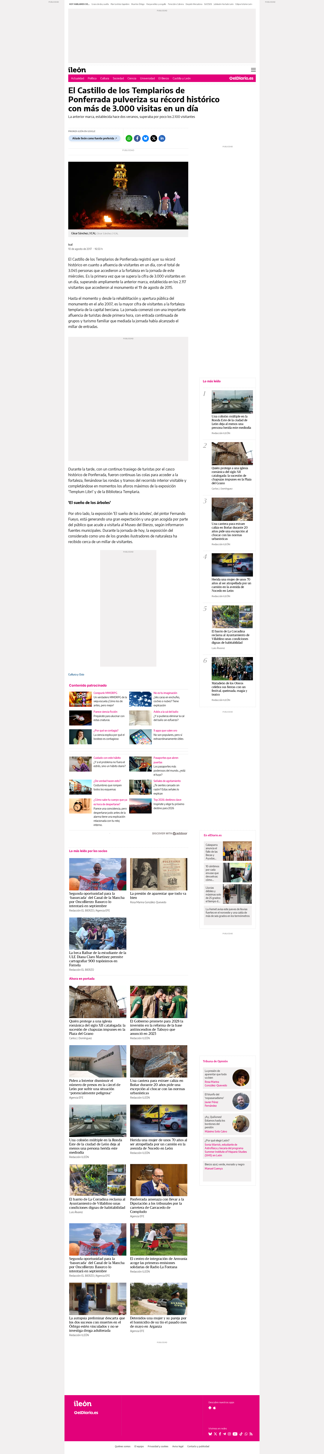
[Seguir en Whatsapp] (246, 1434)
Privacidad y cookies (158, 1446)
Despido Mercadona (194, 4)
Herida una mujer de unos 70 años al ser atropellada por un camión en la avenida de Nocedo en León (158, 1144)
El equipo (139, 1446)
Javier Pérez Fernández (211, 1103)
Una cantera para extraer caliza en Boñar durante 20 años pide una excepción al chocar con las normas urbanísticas (157, 1086)
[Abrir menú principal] (253, 69)
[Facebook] (137, 138)
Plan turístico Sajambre (120, 4)
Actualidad (77, 78)
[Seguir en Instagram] (229, 1434)
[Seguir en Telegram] (224, 1434)
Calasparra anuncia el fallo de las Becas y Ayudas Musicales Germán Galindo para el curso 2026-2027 (213, 851)
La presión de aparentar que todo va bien (158, 895)
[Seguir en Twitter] (215, 1434)
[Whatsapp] (129, 138)
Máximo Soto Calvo (216, 1131)
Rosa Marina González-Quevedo (148, 902)
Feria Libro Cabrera (176, 4)
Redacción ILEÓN (140, 1038)
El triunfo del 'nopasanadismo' (214, 1096)
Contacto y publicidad (198, 1446)
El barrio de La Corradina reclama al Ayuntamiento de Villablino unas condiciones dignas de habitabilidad (97, 1203)
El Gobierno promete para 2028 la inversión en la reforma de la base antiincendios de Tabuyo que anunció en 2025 (156, 1027)
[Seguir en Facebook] (220, 1434)
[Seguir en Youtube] (235, 1434)
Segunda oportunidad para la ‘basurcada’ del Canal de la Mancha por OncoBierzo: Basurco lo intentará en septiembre (96, 899)
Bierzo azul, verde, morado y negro (224, 1164)
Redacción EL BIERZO (81, 910)
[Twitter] (153, 138)
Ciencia (132, 78)
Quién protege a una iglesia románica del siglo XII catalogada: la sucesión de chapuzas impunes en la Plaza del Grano (97, 1027)
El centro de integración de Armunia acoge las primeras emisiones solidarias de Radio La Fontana (158, 1262)
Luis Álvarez (76, 1212)
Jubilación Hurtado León (224, 4)
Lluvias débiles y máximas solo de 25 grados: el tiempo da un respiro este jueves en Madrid (213, 894)
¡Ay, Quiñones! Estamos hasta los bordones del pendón (215, 1122)
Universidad (147, 78)
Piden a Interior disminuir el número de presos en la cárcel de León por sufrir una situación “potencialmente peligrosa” (94, 1086)
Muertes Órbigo (138, 4)
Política (92, 78)
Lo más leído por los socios (88, 851)
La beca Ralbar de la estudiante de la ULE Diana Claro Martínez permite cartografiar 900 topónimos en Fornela (97, 958)
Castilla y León (182, 78)
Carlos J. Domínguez (80, 1038)
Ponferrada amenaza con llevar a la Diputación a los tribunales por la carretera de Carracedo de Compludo (157, 1205)
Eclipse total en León (244, 4)
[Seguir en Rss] (251, 1434)
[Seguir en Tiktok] (241, 1434)
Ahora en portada (81, 978)
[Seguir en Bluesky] (210, 1434)
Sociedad (118, 78)
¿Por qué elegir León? (217, 1140)
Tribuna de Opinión (215, 1061)
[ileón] (94, 1403)
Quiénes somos (122, 1446)
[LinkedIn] (162, 138)
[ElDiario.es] (241, 78)
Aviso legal (177, 1446)
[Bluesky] (145, 138)
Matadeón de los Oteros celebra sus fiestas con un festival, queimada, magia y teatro (229, 688)
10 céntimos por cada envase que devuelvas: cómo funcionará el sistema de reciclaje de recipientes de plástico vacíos (213, 873)
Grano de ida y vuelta (100, 4)
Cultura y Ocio (76, 674)
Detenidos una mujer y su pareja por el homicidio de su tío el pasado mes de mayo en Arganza (158, 1322)
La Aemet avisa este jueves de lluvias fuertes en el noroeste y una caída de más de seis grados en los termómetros (228, 912)
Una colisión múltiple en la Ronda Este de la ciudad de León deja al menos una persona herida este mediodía (95, 1146)
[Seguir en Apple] (214, 1407)
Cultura (104, 78)
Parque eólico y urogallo (156, 4)
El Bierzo (163, 78)
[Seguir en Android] (209, 1407)
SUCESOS (208, 4)
